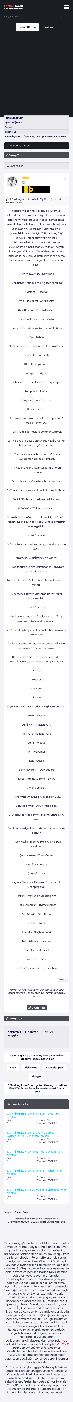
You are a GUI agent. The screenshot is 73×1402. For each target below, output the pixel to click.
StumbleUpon (54, 1067)
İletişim (8, 1212)
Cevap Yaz (15, 155)
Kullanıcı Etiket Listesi (18, 145)
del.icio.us (31, 1067)
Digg (13, 1067)
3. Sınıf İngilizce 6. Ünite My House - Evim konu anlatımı (37, 1057)
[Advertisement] (36, 73)
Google (36, 1076)
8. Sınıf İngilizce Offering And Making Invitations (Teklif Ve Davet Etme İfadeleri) (37, 1088)
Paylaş (62, 979)
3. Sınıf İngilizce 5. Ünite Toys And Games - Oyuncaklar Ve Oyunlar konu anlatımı (31, 1134)
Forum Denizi (23, 1212)
